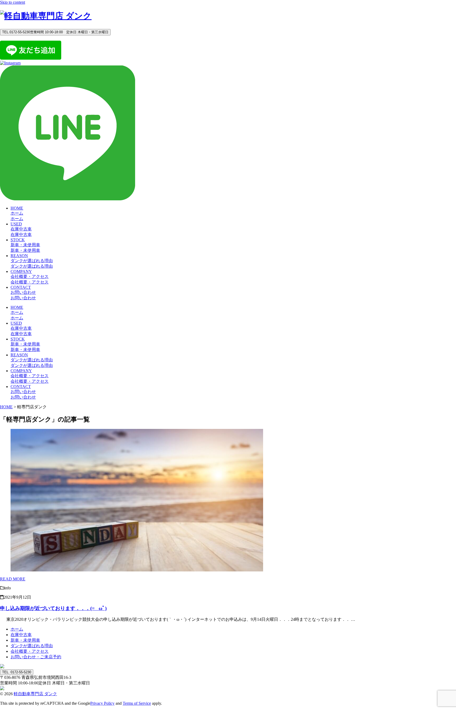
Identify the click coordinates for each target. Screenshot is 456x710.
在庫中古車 (21, 634)
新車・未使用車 (25, 640)
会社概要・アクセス (30, 651)
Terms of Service (137, 703)
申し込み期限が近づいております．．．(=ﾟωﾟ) (53, 608)
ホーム (17, 629)
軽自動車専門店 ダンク (35, 694)
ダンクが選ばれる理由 (32, 645)
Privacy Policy (102, 703)
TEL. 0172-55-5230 (16, 672)
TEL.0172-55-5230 (55, 32)
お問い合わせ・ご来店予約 (36, 657)
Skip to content (12, 2)
